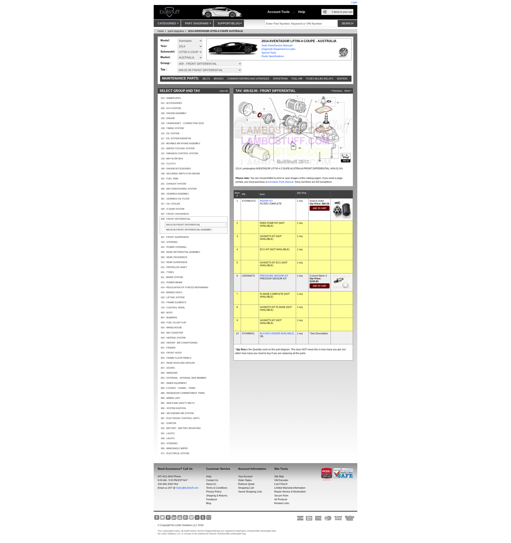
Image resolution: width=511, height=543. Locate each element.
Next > (348, 90)
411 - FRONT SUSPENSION (175, 237)
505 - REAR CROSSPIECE (174, 257)
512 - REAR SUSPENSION (174, 262)
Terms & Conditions (216, 487)
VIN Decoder (281, 480)
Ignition (342, 78)
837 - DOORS (168, 368)
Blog (208, 503)
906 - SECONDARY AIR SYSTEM (177, 413)
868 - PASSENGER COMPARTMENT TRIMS (183, 393)
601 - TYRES (167, 272)
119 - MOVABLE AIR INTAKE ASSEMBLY (180, 143)
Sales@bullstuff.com (187, 487)
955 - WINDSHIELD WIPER (174, 448)
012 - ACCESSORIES (171, 103)
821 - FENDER (168, 347)
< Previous (336, 90)
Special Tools (268, 52)
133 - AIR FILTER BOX (172, 158)
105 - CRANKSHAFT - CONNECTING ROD (182, 123)
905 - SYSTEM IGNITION (173, 408)
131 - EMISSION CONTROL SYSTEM (179, 153)
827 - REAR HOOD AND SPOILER (178, 363)
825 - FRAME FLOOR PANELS (176, 358)
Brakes (219, 78)
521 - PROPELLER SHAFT (174, 267)
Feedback (211, 499)
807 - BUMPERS (169, 317)
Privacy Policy (213, 491)
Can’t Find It (280, 484)
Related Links (281, 503)
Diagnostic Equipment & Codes (278, 49)
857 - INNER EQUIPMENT (174, 383)
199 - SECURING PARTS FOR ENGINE (180, 173)
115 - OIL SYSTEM (170, 133)
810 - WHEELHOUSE (171, 327)
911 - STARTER (168, 423)
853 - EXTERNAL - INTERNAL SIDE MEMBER (183, 378)
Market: (165, 57)
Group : (165, 63)
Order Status (245, 480)
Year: (163, 46)
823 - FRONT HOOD (171, 352)
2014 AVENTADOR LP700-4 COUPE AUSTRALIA (215, 31)
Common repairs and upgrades (248, 78)
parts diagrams (176, 31)
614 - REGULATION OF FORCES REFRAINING (184, 287)
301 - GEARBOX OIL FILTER (175, 199)
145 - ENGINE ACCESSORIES (176, 168)
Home (161, 31)
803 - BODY (167, 312)
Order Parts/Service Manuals (277, 45)
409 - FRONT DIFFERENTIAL (175, 219)
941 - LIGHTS (167, 433)
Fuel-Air (296, 78)
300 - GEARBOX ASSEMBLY (175, 194)
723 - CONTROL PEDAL (173, 307)
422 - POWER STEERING (173, 247)
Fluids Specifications (272, 56)
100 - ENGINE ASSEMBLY (173, 113)
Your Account (245, 476)
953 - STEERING (169, 443)
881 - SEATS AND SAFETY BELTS (177, 403)
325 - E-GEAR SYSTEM (172, 209)
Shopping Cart (246, 487)
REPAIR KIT (266, 201)
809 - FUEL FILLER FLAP (173, 322)
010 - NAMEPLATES (171, 98)
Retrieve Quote (246, 484)
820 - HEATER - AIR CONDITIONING (179, 342)
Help (301, 12)
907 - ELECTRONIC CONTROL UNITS (180, 418)
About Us (211, 484)
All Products (280, 499)
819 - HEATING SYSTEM (173, 338)
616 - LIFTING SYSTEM (172, 297)
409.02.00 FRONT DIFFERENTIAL (183, 224)
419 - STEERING (169, 242)
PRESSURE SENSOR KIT (274, 275)
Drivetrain (280, 78)
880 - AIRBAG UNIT (170, 398)
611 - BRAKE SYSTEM (172, 277)
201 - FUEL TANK (169, 178)
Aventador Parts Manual (280, 182)
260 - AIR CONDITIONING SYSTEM (178, 189)
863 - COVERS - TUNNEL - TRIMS (178, 388)
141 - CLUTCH (168, 163)
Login (354, 2)
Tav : (163, 69)
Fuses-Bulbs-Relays (319, 78)
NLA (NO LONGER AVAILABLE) (277, 333)
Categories (167, 23)
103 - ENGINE (168, 118)
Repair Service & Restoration (290, 491)
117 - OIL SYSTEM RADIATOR (176, 138)
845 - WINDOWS (169, 373)
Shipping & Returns (216, 495)
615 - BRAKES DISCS (171, 292)
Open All (224, 91)
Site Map (279, 476)
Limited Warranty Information (289, 487)
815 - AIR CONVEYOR (172, 333)
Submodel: (167, 51)
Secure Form (281, 495)
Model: (165, 40)
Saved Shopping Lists (250, 491)
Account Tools (278, 12)
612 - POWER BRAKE (171, 282)
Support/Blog (229, 23)
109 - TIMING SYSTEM (172, 128)
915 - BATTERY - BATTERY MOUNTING (181, 428)
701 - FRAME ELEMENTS (173, 302)
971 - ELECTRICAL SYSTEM (175, 453)
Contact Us (212, 480)
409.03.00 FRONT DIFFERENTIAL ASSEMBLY (189, 229)
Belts (206, 78)
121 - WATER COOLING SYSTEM (177, 148)
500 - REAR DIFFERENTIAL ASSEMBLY (180, 252)
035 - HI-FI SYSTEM (171, 108)
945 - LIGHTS (167, 438)
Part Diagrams (197, 23)
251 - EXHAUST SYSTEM (173, 184)
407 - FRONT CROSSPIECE (175, 214)
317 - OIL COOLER (170, 204)
